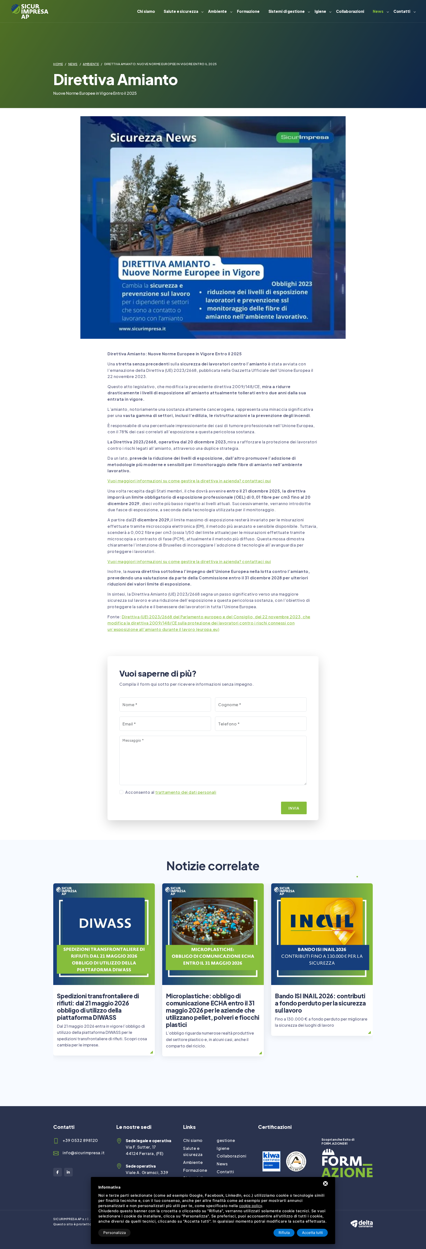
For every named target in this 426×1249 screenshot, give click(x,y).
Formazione (248, 11)
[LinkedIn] (68, 1172)
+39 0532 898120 (80, 1140)
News (378, 11)
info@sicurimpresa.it (84, 1152)
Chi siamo (146, 11)
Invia (293, 808)
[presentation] (348, 877)
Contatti (401, 11)
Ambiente (217, 11)
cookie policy (250, 1205)
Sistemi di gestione (286, 11)
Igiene (320, 11)
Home (58, 64)
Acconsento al (170, 792)
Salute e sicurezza (181, 11)
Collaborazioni (350, 11)
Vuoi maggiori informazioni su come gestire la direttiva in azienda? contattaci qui (189, 480)
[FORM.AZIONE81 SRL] (347, 1151)
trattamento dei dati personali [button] (185, 792)
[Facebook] (57, 1172)
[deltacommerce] (362, 1219)
